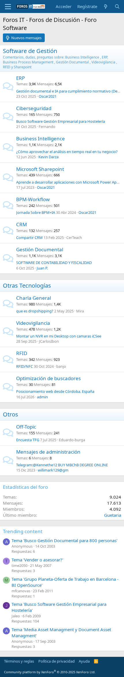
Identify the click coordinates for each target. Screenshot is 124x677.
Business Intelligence (40, 138)
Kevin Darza (48, 156)
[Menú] (8, 6)
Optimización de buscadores (48, 378)
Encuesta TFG (27, 439)
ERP (20, 78)
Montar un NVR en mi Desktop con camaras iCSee (58, 336)
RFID (21, 353)
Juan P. (42, 268)
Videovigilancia (33, 323)
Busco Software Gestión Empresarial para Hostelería (60, 121)
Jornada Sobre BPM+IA (35, 212)
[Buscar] (117, 6)
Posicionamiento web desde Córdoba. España (55, 391)
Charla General (33, 298)
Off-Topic (26, 426)
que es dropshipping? (34, 311)
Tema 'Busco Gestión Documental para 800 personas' (64, 540)
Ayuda (84, 661)
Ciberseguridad (33, 108)
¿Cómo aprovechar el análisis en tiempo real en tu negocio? (67, 151)
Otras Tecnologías (27, 285)
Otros (10, 414)
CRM (21, 224)
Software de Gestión (30, 51)
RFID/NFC (24, 366)
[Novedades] (105, 6)
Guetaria (112, 515)
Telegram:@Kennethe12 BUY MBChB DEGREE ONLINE (62, 464)
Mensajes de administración (48, 451)
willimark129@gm (53, 470)
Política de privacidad (56, 661)
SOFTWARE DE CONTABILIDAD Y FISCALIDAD (54, 262)
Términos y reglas (19, 661)
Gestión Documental (39, 249)
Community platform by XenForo (49, 672)
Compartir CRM (29, 237)
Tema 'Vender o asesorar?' (37, 560)
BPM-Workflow (33, 199)
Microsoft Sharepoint (40, 169)
